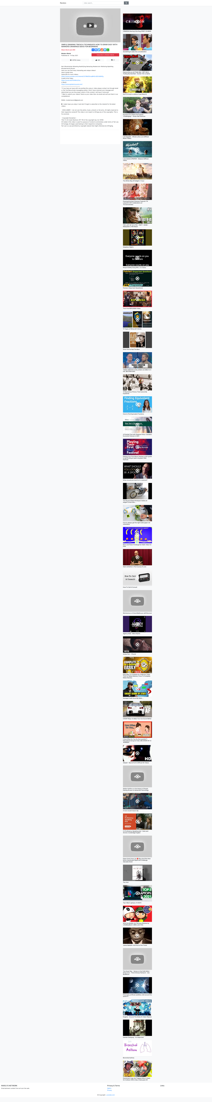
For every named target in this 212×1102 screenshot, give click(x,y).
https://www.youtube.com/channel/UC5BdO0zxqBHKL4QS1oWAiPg (82, 76)
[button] (126, 3)
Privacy (109, 1090)
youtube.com (110, 1095)
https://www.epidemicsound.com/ (71, 84)
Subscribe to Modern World (105, 55)
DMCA (109, 1088)
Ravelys (63, 3)
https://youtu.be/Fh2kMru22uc (70, 80)
